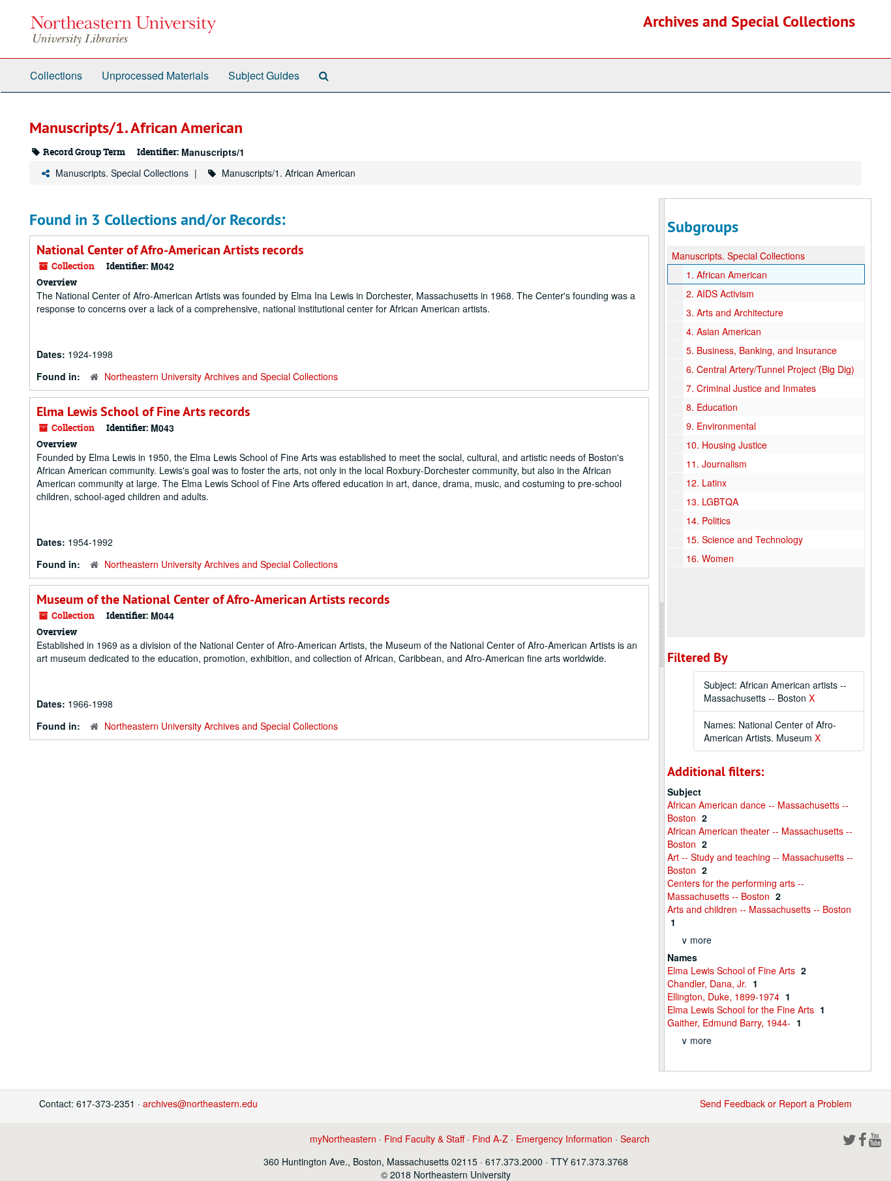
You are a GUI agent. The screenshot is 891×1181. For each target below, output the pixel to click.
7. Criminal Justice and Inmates (751, 388)
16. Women (710, 558)
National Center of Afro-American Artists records (170, 249)
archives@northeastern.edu (200, 1103)
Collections (56, 75)
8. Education (712, 406)
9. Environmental (721, 425)
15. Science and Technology (744, 539)
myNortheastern (343, 1138)
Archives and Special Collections (749, 21)
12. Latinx (706, 482)
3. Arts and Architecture (734, 312)
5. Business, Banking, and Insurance (761, 350)
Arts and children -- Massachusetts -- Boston (759, 909)
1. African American (726, 274)
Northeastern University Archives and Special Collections (221, 376)
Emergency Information (564, 1138)
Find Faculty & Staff (424, 1138)
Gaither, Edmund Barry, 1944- (730, 1022)
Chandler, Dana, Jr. (708, 983)
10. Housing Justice (726, 444)
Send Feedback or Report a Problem (776, 1103)
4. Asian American (723, 331)
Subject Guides (263, 75)
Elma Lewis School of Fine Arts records (143, 411)
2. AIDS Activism (720, 293)
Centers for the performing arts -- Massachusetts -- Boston (735, 889)
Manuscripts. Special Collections (122, 172)
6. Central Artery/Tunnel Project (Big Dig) (770, 369)
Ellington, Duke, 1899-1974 (724, 996)
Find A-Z (490, 1138)
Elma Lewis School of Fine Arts (732, 970)
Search (635, 1138)
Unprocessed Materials (155, 75)
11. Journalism (716, 463)
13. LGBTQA (712, 501)
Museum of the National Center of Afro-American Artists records (213, 599)
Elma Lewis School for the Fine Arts (742, 1009)
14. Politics (708, 520)
